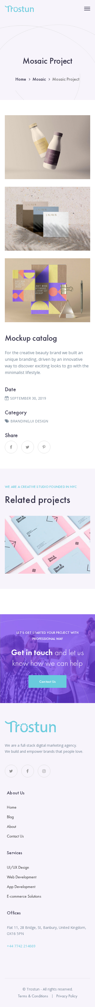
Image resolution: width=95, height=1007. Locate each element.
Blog (10, 817)
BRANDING (19, 421)
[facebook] (27, 771)
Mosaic (39, 79)
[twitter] (11, 771)
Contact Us (47, 681)
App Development (21, 886)
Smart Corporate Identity (47, 545)
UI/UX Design (18, 867)
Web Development (21, 877)
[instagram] (44, 771)
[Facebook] (11, 447)
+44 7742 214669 (21, 946)
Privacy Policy (66, 996)
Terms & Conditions (33, 996)
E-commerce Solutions (24, 896)
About (11, 826)
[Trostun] (19, 8)
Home (20, 79)
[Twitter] (27, 447)
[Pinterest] (44, 447)
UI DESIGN (39, 421)
